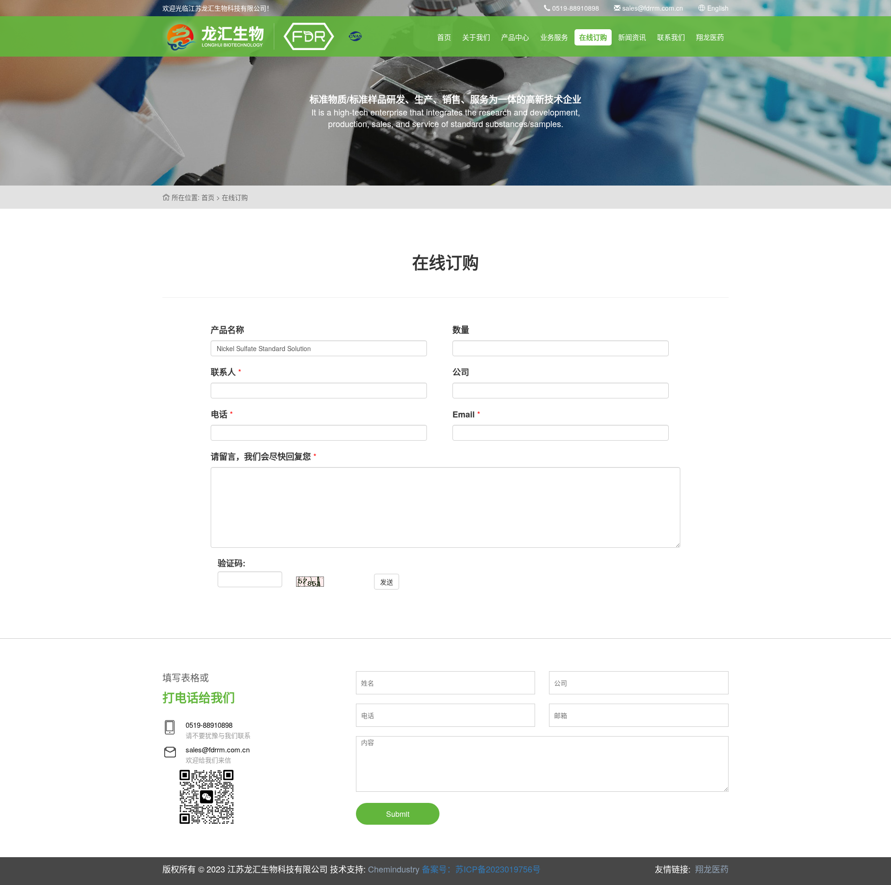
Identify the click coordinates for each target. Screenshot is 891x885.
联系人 (223, 372)
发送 (386, 581)
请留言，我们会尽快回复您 (261, 456)
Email (463, 414)
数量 (460, 330)
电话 (219, 414)
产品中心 (515, 37)
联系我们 (671, 37)
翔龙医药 (710, 37)
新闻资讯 (632, 37)
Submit (397, 813)
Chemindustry (394, 869)
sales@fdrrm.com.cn (651, 8)
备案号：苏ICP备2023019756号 (481, 869)
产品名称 (227, 330)
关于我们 (476, 37)
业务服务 (554, 37)
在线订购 (593, 37)
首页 (444, 37)
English (717, 8)
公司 (460, 372)
